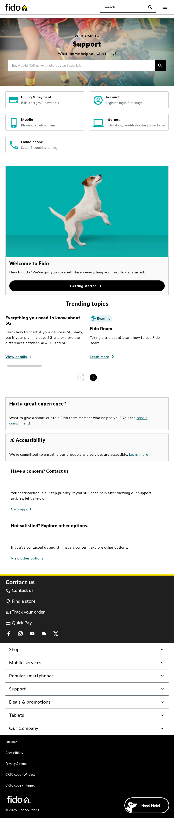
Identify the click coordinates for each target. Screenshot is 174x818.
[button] (150, 7)
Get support (21, 509)
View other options (27, 558)
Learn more (138, 454)
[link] (44, 99)
